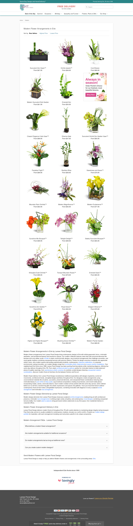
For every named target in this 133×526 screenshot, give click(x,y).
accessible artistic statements (74, 364)
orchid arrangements (76, 397)
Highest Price (44, 33)
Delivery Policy (84, 518)
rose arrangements (43, 399)
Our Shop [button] (103, 14)
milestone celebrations (85, 362)
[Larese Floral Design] (34, 7)
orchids (46, 358)
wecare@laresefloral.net (27, 503)
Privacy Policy (59, 518)
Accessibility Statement (72, 518)
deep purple (49, 382)
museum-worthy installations (95, 364)
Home (21, 20)
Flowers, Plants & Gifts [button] (89, 14)
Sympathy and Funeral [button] (71, 14)
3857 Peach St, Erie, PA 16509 (29, 499)
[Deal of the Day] (95, 87)
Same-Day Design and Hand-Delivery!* (33, 1)
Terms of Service (49, 518)
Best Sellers (33, 33)
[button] (128, 517)
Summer (40, 14)
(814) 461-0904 (24, 501)
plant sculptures (47, 401)
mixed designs (88, 399)
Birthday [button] (57, 14)
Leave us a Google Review (104, 498)
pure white (40, 382)
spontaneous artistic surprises (54, 370)
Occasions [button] (48, 14)
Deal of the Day (30, 14)
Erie (94, 458)
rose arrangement (47, 389)
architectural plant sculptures (65, 368)
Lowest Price (54, 33)
